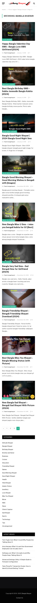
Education (5, 463)
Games (4, 469)
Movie (4, 499)
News (4, 506)
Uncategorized (7, 526)
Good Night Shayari (9, 131)
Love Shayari (7, 39)
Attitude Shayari (7, 443)
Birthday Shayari (8, 84)
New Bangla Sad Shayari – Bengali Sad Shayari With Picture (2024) (18, 405)
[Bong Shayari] (19, 3)
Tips (3, 523)
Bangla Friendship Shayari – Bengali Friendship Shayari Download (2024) (15, 314)
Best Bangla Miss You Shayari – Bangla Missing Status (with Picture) (17, 361)
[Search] (34, 3)
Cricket (4, 459)
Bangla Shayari (7, 446)
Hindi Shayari (6, 483)
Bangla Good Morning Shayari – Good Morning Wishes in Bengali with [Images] (18, 180)
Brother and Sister (8, 453)
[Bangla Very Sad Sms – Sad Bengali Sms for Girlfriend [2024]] (18, 253)
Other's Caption (7, 509)
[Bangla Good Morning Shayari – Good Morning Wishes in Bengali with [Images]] (18, 165)
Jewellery (5, 489)
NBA (3, 503)
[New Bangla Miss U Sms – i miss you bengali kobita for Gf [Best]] (18, 212)
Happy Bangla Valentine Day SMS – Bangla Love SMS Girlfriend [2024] (16, 47)
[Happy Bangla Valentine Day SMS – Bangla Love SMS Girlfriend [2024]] (18, 31)
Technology (6, 519)
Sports (4, 516)
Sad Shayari (7, 262)
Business (5, 456)
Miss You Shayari (8, 220)
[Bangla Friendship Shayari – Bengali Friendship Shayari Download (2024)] (18, 298)
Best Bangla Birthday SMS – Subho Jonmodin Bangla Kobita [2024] (17, 91)
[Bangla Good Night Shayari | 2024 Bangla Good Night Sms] (18, 123)
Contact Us (19, 598)
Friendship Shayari (9, 306)
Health (4, 479)
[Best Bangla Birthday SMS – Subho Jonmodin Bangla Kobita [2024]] (18, 76)
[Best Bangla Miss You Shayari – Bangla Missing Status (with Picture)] (18, 345)
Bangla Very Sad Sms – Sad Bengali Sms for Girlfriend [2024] (15, 269)
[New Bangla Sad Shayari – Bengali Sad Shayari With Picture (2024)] (18, 390)
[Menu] (3, 3)
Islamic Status (7, 486)
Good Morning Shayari (10, 173)
